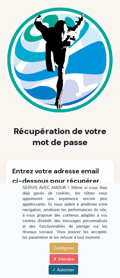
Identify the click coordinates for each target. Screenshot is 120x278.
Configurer (64, 247)
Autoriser (65, 269)
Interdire (65, 259)
